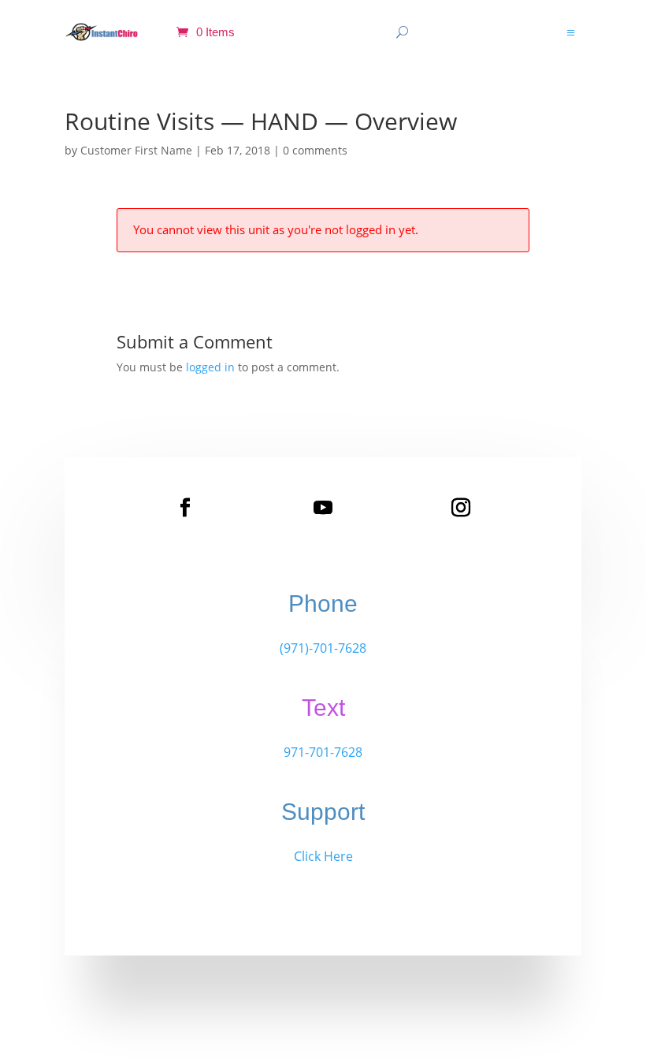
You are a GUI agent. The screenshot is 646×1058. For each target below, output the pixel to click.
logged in (210, 366)
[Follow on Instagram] (461, 508)
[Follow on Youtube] (323, 508)
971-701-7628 (323, 752)
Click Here (323, 856)
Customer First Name (136, 150)
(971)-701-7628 (323, 648)
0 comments (315, 150)
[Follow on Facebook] (185, 508)
